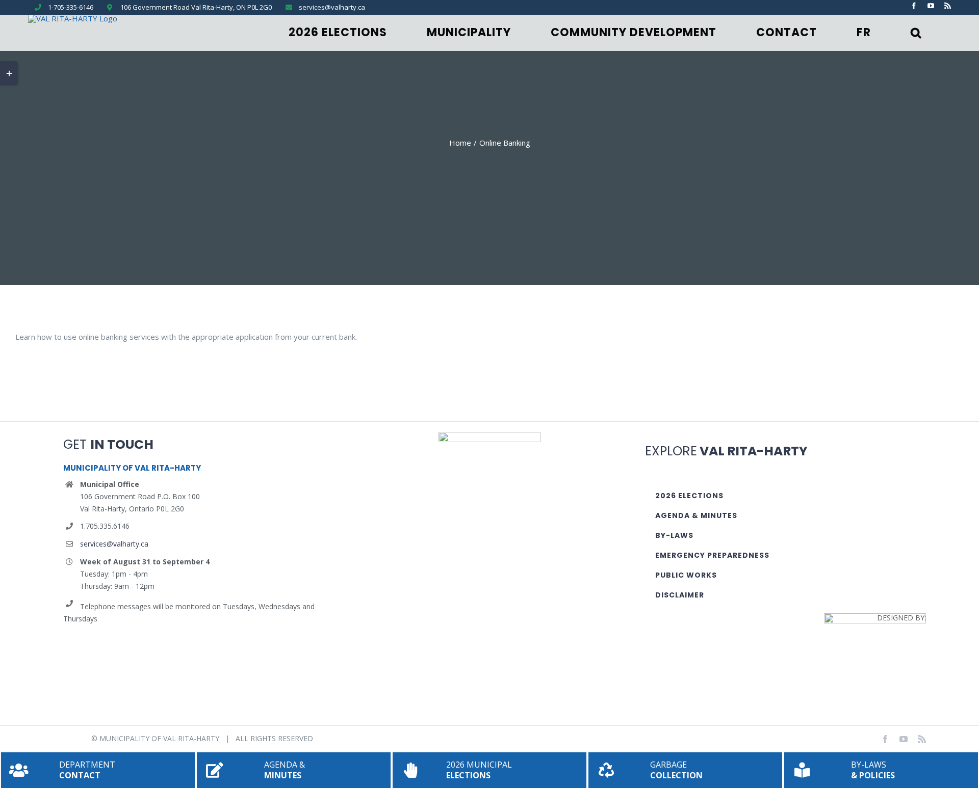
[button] (916, 32)
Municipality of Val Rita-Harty (159, 738)
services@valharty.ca (114, 544)
